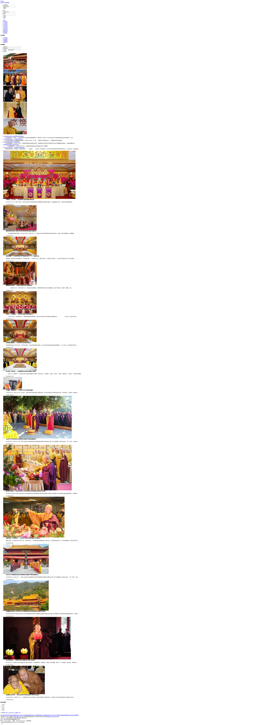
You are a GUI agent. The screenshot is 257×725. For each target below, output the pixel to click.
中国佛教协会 (15, 715)
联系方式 (3, 2)
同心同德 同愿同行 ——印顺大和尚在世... (13, 139)
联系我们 (5, 32)
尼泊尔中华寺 (53, 715)
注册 (4, 17)
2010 (3, 708)
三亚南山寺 (21, 715)
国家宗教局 (9, 715)
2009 (3, 710)
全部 (3, 704)
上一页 (8, 712)
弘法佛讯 (5, 37)
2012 (3, 706)
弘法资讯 (5, 23)
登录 (4, 16)
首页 (4, 20)
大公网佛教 (36, 715)
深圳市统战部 (4, 715)
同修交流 (5, 31)
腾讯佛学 (31, 715)
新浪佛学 (48, 715)
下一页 (14, 712)
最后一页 (18, 712)
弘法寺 (2, 1)
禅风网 (65, 715)
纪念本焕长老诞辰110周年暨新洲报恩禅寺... (14, 136)
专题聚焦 (5, 40)
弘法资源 (5, 28)
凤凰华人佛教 (42, 715)
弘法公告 (5, 24)
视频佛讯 (5, 42)
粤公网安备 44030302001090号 (52, 716)
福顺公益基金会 (70, 715)
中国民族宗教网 (60, 715)
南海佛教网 (26, 715)
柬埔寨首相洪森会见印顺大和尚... (11, 144)
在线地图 (7, 2)
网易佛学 (76, 715)
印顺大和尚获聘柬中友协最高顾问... (12, 141)
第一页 (5, 712)
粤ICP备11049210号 (18, 716)
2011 (3, 707)
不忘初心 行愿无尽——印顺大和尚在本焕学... (14, 147)
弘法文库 (5, 27)
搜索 (4, 7)
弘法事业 (5, 25)
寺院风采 (5, 21)
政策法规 (5, 30)
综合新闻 (5, 39)
